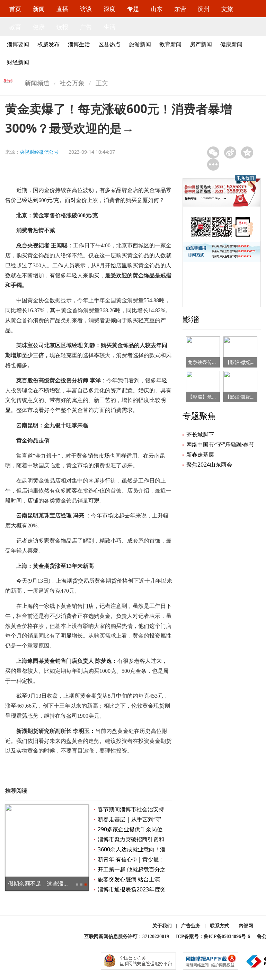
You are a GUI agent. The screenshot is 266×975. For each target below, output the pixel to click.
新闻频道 (37, 83)
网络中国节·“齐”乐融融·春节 (220, 444)
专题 (133, 9)
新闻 (39, 9)
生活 (109, 27)
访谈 (86, 9)
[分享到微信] (213, 152)
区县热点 (109, 44)
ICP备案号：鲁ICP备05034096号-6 (213, 936)
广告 (86, 27)
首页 (15, 9)
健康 (39, 27)
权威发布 (48, 44)
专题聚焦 (199, 415)
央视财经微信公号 (39, 152)
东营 (180, 9)
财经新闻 (18, 62)
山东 (156, 9)
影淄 (191, 319)
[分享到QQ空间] (247, 152)
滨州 (204, 9)
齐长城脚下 (200, 434)
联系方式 (219, 925)
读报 (62, 27)
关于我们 (162, 925)
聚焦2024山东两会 (209, 464)
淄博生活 (79, 44)
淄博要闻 (18, 44)
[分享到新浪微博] (230, 152)
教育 (15, 27)
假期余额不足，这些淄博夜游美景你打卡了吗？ (66, 883)
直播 (62, 9)
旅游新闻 (140, 44)
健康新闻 (231, 44)
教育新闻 (170, 44)
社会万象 (72, 83)
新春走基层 (200, 454)
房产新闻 (201, 44)
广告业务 (191, 925)
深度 (109, 9)
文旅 (227, 9)
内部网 (246, 925)
